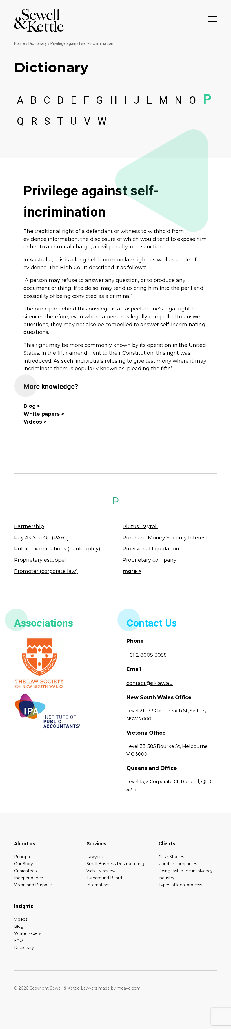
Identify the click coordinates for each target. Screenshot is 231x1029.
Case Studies (171, 856)
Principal (22, 856)
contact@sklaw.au (149, 683)
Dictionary (37, 43)
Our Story (23, 863)
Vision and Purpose (33, 884)
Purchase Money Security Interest (165, 538)
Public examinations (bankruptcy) (57, 549)
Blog (29, 406)
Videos (32, 422)
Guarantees (25, 870)
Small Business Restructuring (115, 863)
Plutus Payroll (140, 526)
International (99, 884)
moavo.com (129, 988)
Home (19, 43)
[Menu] (212, 18)
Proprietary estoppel (40, 560)
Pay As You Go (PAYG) (41, 538)
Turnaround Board (104, 877)
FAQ (18, 940)
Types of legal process (180, 884)
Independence (28, 877)
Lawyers (94, 856)
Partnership (29, 526)
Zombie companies (178, 863)
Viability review (100, 870)
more (130, 571)
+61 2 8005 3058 (146, 655)
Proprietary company (149, 560)
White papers (41, 414)
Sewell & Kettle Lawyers (39, 20)
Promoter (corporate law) (46, 571)
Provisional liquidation (151, 549)
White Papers (27, 933)
